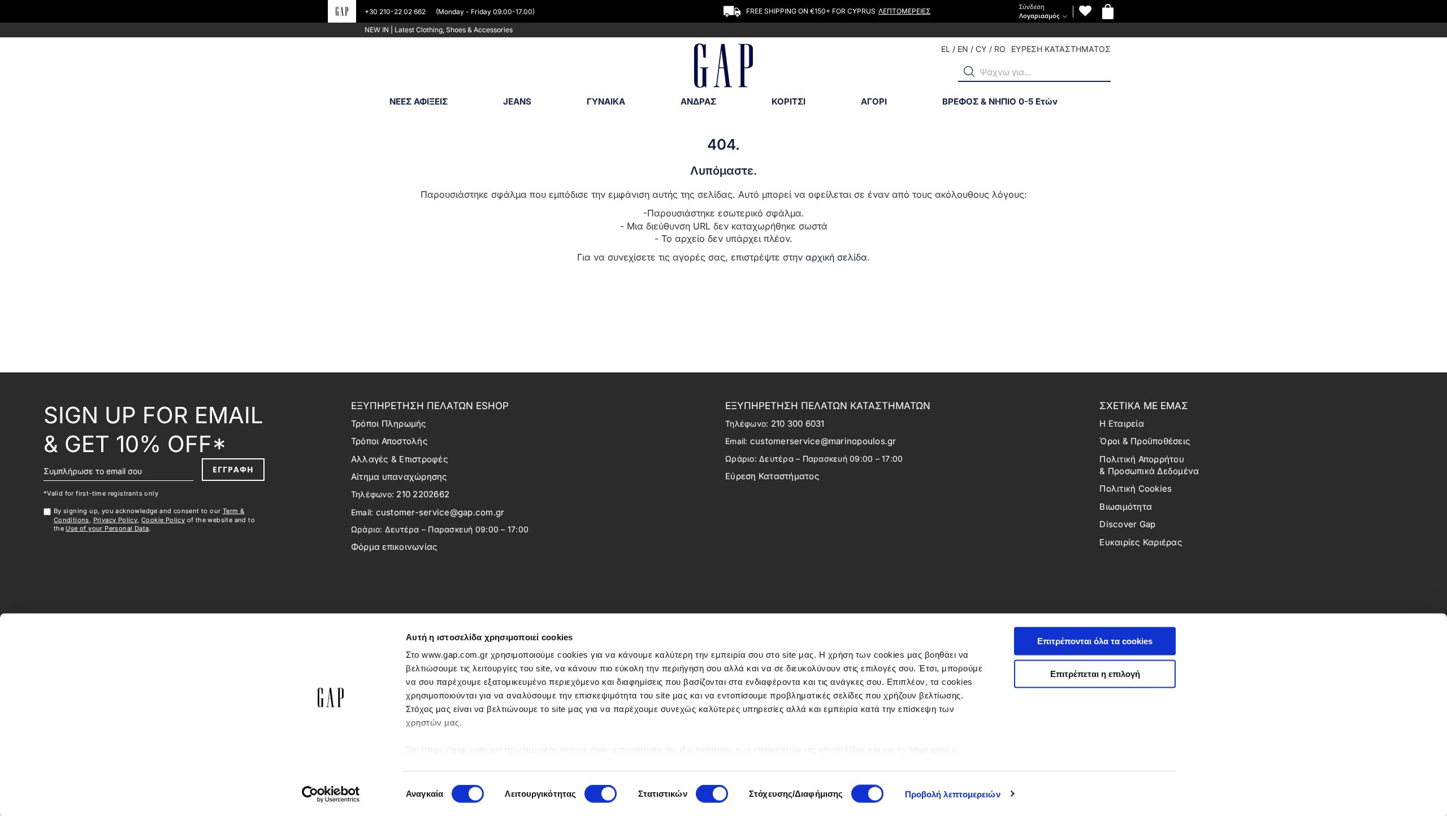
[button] (969, 71)
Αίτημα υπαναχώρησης (399, 476)
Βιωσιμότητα (1125, 506)
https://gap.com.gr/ (462, 749)
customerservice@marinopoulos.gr (823, 441)
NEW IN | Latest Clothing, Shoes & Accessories (439, 29)
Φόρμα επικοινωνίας (394, 546)
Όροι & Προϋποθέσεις (1144, 441)
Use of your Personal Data (107, 528)
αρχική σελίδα (836, 257)
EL (945, 49)
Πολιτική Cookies (1135, 488)
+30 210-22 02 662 (396, 11)
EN (963, 49)
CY (981, 49)
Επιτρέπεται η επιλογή (1095, 673)
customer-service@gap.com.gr (440, 512)
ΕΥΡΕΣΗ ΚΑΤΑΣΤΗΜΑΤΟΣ (1061, 49)
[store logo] (723, 67)
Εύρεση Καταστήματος (772, 476)
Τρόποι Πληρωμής (389, 423)
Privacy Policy (115, 520)
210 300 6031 (798, 423)
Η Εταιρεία (1121, 423)
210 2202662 (422, 494)
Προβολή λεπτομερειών (952, 793)
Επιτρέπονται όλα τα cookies (1095, 641)
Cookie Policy (163, 520)
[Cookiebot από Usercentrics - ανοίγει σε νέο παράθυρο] (330, 793)
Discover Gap (1127, 524)
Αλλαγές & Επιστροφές (399, 459)
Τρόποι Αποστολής (389, 441)
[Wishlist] (1085, 11)
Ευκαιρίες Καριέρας (1140, 542)
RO (1000, 49)
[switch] (600, 794)
